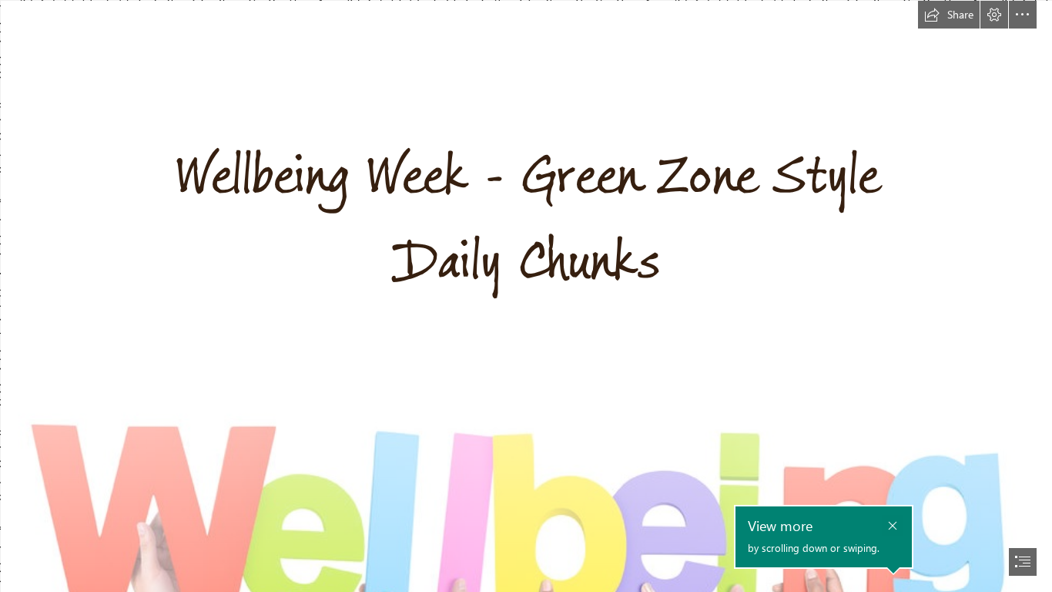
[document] (526, 296)
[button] (949, 15)
